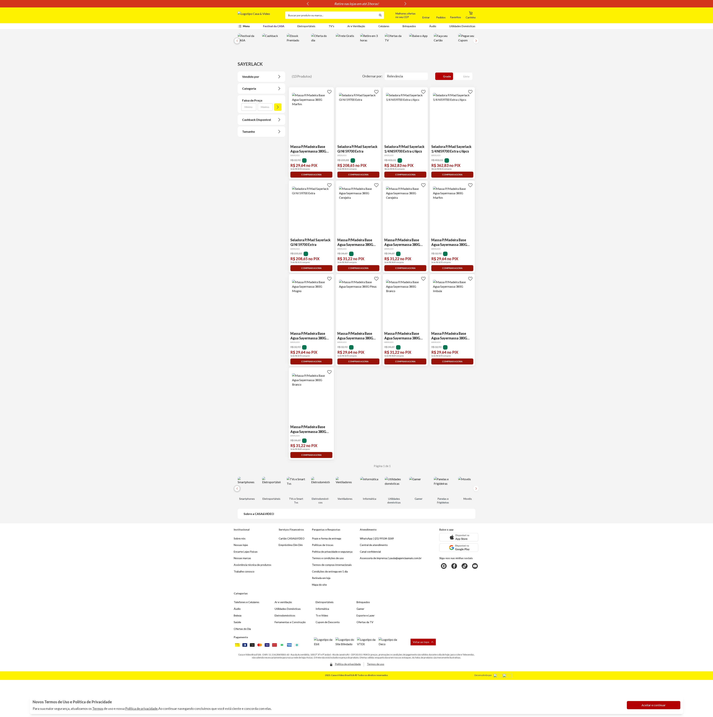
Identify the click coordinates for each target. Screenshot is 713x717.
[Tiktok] (464, 566)
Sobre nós (239, 538)
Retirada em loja (321, 578)
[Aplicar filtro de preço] (277, 107)
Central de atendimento (374, 544)
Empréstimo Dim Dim (291, 544)
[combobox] (331, 15)
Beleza (237, 615)
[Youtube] (475, 566)
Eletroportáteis (306, 26)
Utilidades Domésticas (462, 26)
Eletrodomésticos (285, 615)
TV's (331, 26)
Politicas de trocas (322, 544)
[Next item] (405, 3)
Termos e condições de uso (328, 558)
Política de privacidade (141, 708)
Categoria (249, 88)
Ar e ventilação (283, 602)
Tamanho (248, 131)
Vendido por (250, 76)
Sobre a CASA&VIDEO (259, 513)
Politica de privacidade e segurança (332, 551)
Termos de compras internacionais (332, 564)
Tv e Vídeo (322, 615)
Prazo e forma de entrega (326, 538)
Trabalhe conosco (244, 571)
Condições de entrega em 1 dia (330, 571)
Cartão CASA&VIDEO (292, 538)
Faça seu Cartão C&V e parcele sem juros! (356, 4)
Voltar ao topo (421, 642)
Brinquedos (409, 26)
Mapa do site (319, 584)
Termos (97, 708)
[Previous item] (307, 3)
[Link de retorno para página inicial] (260, 15)
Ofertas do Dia (242, 628)
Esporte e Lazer (365, 615)
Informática (322, 608)
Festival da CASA (273, 26)
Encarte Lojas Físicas (246, 551)
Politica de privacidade (348, 664)
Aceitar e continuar (654, 705)
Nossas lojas (241, 544)
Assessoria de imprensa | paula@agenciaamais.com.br (390, 558)
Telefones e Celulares (246, 602)
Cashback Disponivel (256, 119)
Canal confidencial (370, 551)
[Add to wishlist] (329, 92)
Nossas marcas (242, 558)
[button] (401, 15)
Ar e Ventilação (356, 26)
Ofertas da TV (364, 622)
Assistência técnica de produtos (252, 564)
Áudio (432, 26)
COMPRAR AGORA (311, 174)
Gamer (360, 608)
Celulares (383, 26)
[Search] (380, 15)
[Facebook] (454, 566)
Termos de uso (375, 664)
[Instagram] (443, 566)
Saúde (237, 622)
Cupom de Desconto (328, 622)
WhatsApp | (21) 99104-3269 (377, 538)
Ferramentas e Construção (290, 622)
